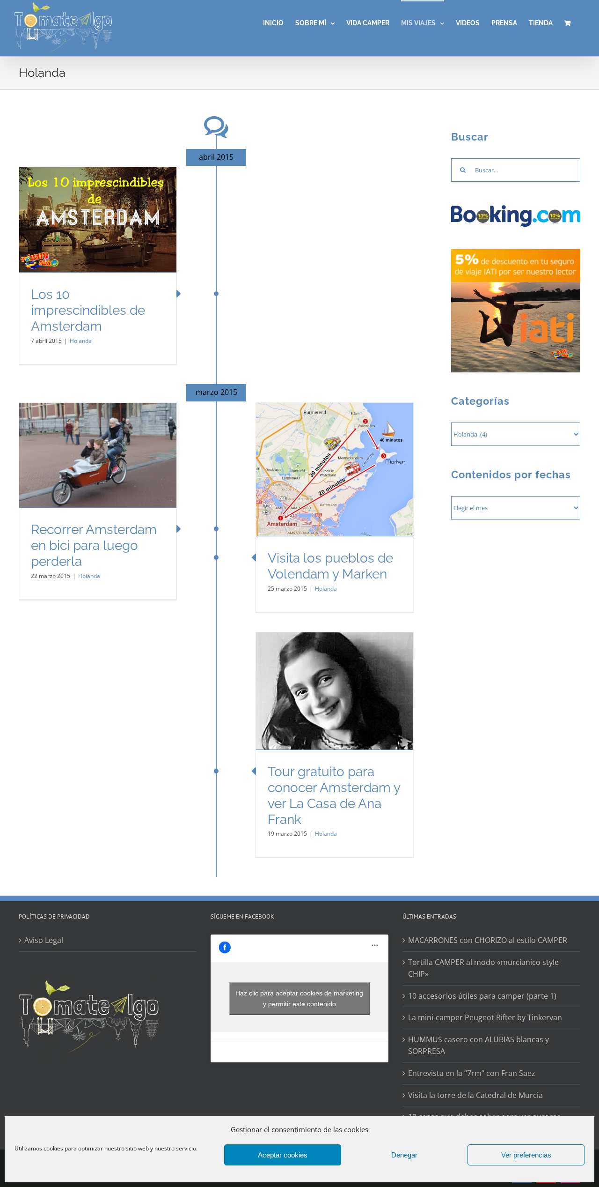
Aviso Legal (43, 940)
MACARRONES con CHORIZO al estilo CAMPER (487, 940)
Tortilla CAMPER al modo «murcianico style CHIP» (483, 968)
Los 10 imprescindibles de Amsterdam (88, 310)
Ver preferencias (526, 1155)
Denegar (404, 1155)
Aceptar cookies (282, 1155)
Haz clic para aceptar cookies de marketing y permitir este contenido (299, 998)
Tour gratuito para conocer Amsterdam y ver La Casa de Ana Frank (334, 795)
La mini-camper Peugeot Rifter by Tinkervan (485, 1017)
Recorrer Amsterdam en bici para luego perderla (94, 545)
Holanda (81, 341)
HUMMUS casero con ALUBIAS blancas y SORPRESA (478, 1045)
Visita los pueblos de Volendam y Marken (330, 566)
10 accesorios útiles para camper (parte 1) (482, 996)
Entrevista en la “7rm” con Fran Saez (471, 1073)
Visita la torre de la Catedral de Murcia (475, 1095)
